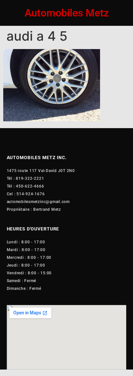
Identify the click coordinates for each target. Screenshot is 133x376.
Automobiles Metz (67, 13)
